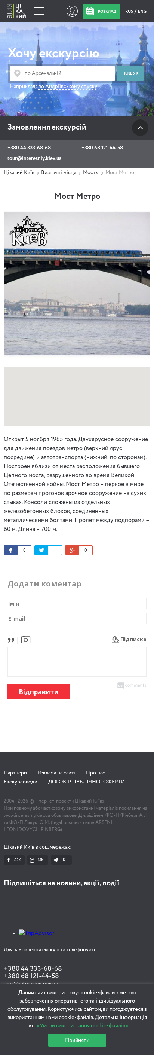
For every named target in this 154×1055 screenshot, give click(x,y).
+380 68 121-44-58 (102, 148)
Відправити (39, 692)
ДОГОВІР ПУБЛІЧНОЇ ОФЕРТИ (86, 782)
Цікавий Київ (19, 172)
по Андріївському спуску (67, 86)
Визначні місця (58, 172)
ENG (142, 11)
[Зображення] (26, 639)
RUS (129, 11)
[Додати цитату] (12, 639)
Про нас (95, 773)
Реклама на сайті (56, 773)
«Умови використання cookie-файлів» (82, 1025)
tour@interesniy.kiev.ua (34, 158)
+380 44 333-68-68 (29, 148)
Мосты (91, 172)
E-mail (16, 618)
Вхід (72, 11)
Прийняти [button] (77, 1040)
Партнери (15, 773)
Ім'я (13, 603)
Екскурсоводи (20, 782)
